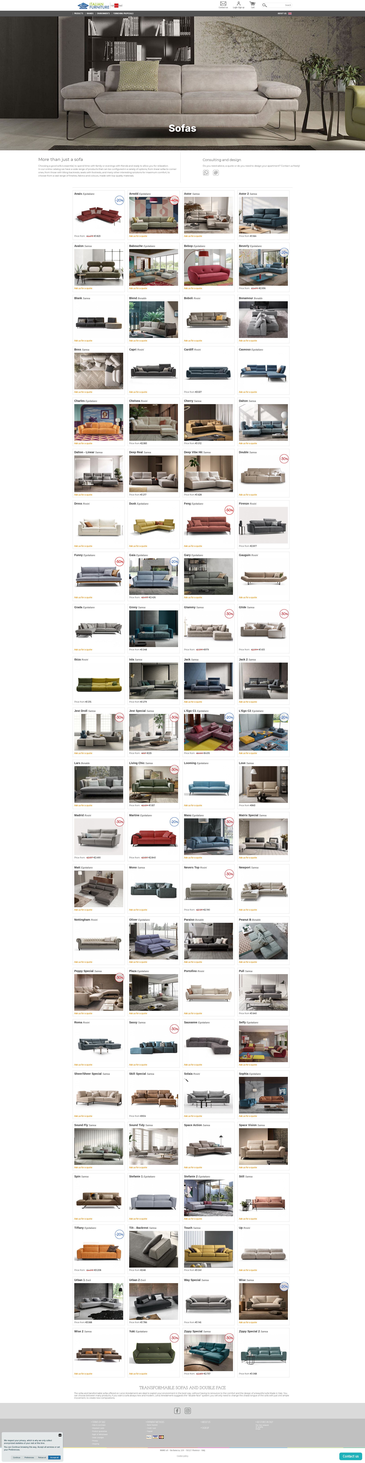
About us (282, 13)
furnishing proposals (123, 14)
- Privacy (94, 1441)
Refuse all (42, 1457)
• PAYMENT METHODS (155, 1422)
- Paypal (149, 1431)
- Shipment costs (97, 1428)
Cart (253, 7)
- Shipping (95, 1444)
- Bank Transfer (152, 1425)
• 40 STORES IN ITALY (264, 1422)
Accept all (54, 1457)
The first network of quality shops (262, 1427)
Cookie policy (182, 1456)
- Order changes (97, 1438)
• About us (205, 1422)
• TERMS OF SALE (98, 1422)
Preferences (29, 1457)
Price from (98, 214)
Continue (16, 1457)
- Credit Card (151, 1428)
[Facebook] (177, 1411)
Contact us (223, 7)
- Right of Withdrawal (99, 1434)
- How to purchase (98, 1425)
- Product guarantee (99, 1431)
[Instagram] (188, 1411)
